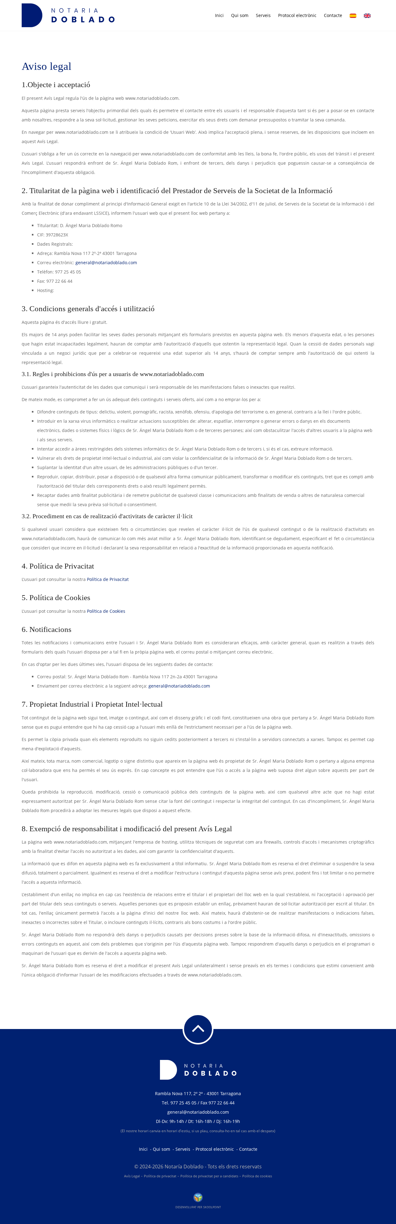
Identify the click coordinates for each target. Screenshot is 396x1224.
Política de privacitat (160, 1176)
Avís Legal (132, 1176)
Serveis (263, 15)
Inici (219, 15)
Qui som (239, 15)
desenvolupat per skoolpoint (198, 1206)
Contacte (333, 15)
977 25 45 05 (183, 1103)
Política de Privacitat (108, 579)
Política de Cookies (106, 611)
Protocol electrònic (297, 15)
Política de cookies (257, 1176)
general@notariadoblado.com (106, 262)
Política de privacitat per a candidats (209, 1176)
